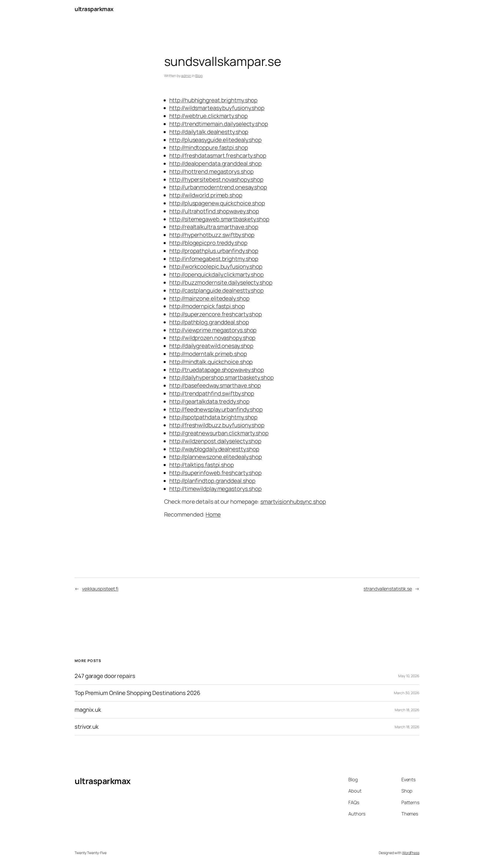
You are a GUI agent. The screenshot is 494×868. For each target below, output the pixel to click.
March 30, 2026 (406, 692)
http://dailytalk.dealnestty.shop (209, 132)
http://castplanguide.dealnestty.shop (216, 290)
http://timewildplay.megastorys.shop (215, 489)
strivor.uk (87, 727)
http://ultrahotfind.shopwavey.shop (214, 211)
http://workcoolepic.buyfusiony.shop (216, 266)
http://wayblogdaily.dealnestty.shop (214, 449)
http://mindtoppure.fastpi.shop (208, 147)
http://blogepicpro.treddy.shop (208, 243)
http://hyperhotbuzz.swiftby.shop (212, 235)
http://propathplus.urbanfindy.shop (214, 251)
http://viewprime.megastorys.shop (213, 330)
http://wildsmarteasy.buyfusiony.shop (216, 108)
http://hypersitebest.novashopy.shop (216, 179)
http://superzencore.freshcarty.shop (215, 314)
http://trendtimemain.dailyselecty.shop (218, 124)
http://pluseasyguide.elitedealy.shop (215, 140)
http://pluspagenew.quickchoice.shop (217, 203)
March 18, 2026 (407, 709)
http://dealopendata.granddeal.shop (215, 163)
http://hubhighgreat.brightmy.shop (213, 100)
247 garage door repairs (105, 676)
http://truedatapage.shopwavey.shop (216, 370)
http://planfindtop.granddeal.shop (212, 481)
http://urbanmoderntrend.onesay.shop (218, 187)
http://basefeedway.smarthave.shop (215, 385)
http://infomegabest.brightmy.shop (214, 259)
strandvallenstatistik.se (388, 589)
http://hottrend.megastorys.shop (211, 171)
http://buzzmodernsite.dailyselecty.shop (220, 282)
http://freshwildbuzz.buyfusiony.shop (216, 425)
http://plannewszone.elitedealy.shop (215, 457)
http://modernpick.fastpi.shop (207, 306)
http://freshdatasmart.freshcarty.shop (217, 155)
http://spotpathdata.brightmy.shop (213, 417)
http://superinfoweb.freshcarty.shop (215, 473)
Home (213, 514)
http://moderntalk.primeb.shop (208, 354)
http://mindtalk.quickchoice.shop (211, 362)
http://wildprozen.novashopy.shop (212, 338)
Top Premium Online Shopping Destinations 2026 (137, 693)
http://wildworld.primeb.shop (205, 195)
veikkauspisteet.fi (100, 589)
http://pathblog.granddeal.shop (209, 322)
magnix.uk (88, 710)
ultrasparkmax (94, 9)
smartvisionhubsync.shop (293, 501)
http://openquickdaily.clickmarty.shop (216, 274)
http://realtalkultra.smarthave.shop (214, 227)
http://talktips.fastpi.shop (201, 465)
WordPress (410, 852)
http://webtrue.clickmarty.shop (208, 116)
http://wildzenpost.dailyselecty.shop (215, 441)
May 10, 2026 (408, 675)
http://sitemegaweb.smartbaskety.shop (219, 219)
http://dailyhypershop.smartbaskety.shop (221, 377)
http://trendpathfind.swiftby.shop (211, 393)
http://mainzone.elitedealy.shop (209, 298)
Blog (198, 75)
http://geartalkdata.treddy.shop (209, 401)
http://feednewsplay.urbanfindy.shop (216, 409)
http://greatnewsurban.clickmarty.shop (219, 433)
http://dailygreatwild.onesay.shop (211, 346)
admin (186, 75)
